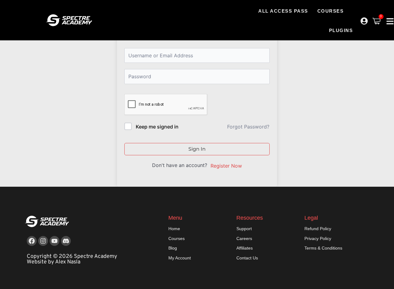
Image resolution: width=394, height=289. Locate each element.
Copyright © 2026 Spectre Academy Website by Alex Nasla (72, 259)
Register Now (226, 166)
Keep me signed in (157, 127)
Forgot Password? (248, 127)
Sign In (197, 149)
